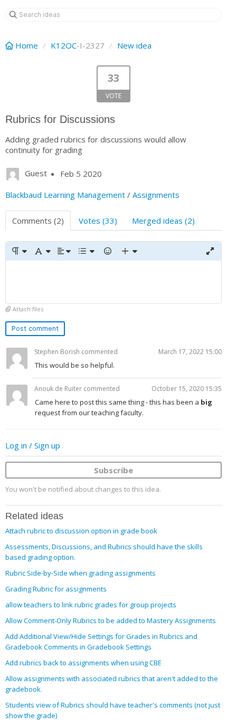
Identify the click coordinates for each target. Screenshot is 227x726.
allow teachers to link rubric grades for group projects (90, 604)
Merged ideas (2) (163, 220)
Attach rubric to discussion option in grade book (81, 531)
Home (26, 45)
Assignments (156, 194)
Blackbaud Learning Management (65, 194)
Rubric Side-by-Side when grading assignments (80, 573)
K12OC (64, 45)
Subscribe (113, 470)
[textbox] (113, 282)
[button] (19, 251)
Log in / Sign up (32, 445)
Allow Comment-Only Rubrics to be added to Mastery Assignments (110, 620)
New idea (134, 45)
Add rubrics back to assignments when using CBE (83, 662)
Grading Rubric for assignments (56, 589)
